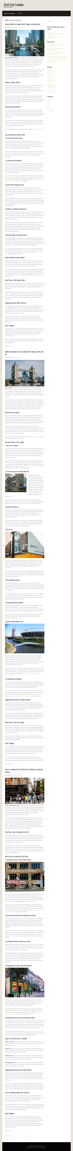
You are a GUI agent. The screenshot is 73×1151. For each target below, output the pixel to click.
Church (28, 1147)
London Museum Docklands (33, 1031)
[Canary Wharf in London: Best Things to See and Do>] (24, 55)
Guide (11, 346)
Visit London (50, 35)
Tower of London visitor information (35, 466)
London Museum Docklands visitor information (19, 696)
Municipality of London (52, 37)
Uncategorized (50, 110)
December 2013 (51, 89)
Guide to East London (9, 13)
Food (48, 104)
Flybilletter (49, 33)
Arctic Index (50, 32)
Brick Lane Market (13, 936)
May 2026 (49, 70)
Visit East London (13, 4)
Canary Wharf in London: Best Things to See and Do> (22, 24)
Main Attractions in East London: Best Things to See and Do (24, 353)
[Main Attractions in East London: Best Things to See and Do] (24, 386)
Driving (48, 101)
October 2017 (50, 78)
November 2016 (51, 81)
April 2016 (49, 83)
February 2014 (50, 87)
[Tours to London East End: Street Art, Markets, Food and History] (24, 803)
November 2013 (51, 91)
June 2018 (49, 76)
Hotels (48, 108)
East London (36, 436)
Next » (26, 1135)
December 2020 (51, 74)
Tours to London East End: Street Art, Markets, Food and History (24, 770)
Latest (20, 13)
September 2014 (51, 85)
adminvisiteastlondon (15, 20)
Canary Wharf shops (21, 203)
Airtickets (49, 99)
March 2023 (50, 72)
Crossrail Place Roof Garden (26, 155)
